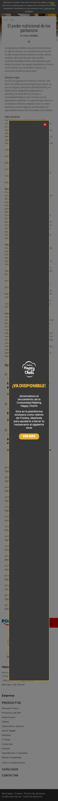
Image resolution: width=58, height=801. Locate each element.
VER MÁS (29, 436)
